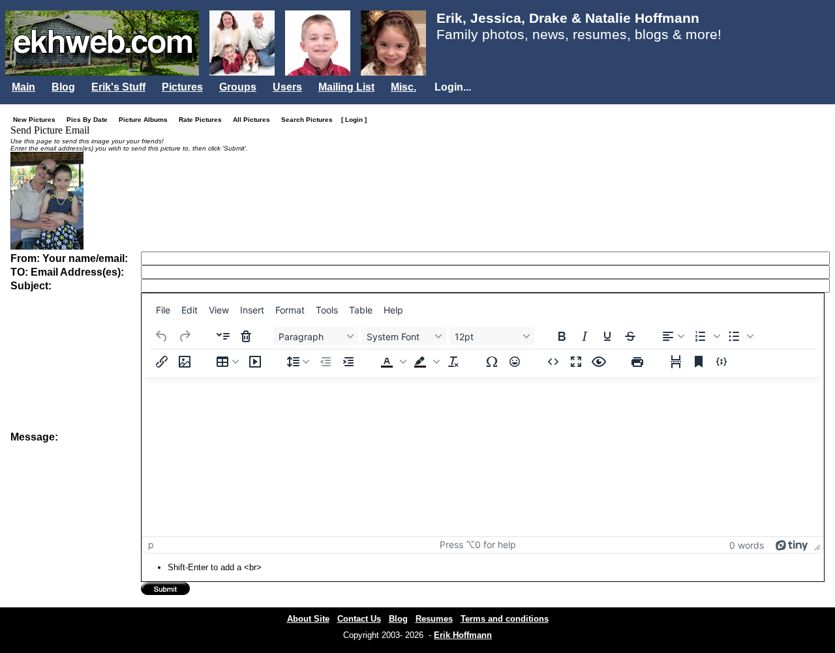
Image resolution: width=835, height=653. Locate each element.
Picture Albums (146, 119)
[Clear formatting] (453, 362)
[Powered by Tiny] (792, 544)
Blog (63, 87)
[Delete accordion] (246, 336)
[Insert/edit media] (255, 362)
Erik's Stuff (118, 87)
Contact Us (359, 619)
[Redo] (185, 336)
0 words (746, 545)
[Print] (637, 362)
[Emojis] (515, 362)
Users (287, 87)
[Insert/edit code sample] (721, 362)
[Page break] (676, 362)
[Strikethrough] (630, 336)
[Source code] (553, 362)
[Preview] (599, 362)
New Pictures (37, 119)
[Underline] (607, 336)
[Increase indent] (348, 362)
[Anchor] (699, 362)
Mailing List (346, 87)
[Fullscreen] (576, 362)
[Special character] (492, 362)
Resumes (434, 619)
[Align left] (673, 336)
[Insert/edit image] (185, 362)
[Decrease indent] (325, 362)
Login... (452, 87)
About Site (308, 619)
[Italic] (584, 336)
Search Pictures (310, 119)
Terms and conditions (505, 619)
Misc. (403, 87)
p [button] (151, 544)
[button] (706, 336)
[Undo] (162, 336)
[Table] (227, 362)
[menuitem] (163, 309)
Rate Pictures (203, 119)
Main (23, 87)
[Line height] (298, 362)
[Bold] (562, 336)
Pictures (182, 87)
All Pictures (254, 119)
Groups (237, 87)
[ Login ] (354, 119)
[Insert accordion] (223, 336)
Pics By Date (90, 119)
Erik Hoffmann (463, 635)
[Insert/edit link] (162, 362)
